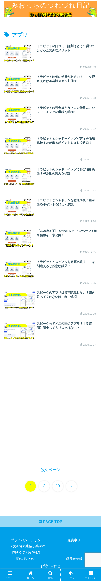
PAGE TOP (52, 522)
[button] (91, 560)
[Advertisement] (50, 409)
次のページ (50, 470)
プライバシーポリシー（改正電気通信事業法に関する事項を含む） (27, 546)
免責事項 (74, 540)
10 (58, 486)
